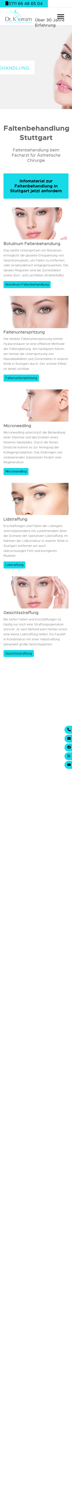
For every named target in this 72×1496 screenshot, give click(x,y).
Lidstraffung (15, 519)
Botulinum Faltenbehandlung (31, 243)
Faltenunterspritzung (24, 332)
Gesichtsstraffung (20, 612)
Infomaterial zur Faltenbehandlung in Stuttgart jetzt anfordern (36, 186)
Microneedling (17, 425)
